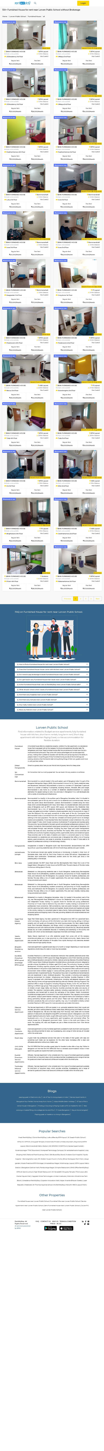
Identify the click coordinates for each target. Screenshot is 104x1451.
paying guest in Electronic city (30, 1097)
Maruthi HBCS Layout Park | (76, 1185)
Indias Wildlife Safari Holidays (64, 1101)
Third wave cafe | (82, 1172)
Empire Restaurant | (62, 1167)
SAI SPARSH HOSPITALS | (58, 1146)
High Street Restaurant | (43, 1172)
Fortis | (60, 1159)
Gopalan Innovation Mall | (50, 1180)
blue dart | (70, 1142)
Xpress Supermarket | (76, 1146)
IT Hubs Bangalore (63, 1110)
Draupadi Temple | (38, 1142)
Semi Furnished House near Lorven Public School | (62, 1205)
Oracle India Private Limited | (55, 1142)
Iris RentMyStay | (60, 1185)
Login (83, 3)
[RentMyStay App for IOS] (66, 1228)
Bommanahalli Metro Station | (37, 1146)
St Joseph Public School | (77, 1137)
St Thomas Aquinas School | (43, 1185)
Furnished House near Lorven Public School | (34, 1201)
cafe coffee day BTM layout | (57, 1137)
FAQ (37, 1221)
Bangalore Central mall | (31, 1167)
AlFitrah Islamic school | (25, 1172)
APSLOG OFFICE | (24, 1142)
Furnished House (34, 16)
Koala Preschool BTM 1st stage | (32, 1163)
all (44, 16)
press (52, 1224)
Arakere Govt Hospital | (74, 1155)
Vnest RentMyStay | (25, 1137)
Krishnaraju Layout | (67, 1163)
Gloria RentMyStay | (40, 1137)
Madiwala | (29, 1185)
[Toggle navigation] (35, 3)
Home (5, 16)
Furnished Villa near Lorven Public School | (65, 1201)
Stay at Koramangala (79, 1110)
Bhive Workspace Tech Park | (73, 1159)
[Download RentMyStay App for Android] (50, 1228)
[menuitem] (67, 598)
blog (59, 1224)
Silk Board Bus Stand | (58, 1155)
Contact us (45, 1221)
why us (55, 1221)
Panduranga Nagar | (47, 1167)
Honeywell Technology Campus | (52, 1150)
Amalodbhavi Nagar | (52, 1163)
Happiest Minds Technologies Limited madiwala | (49, 1176)
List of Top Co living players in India (55, 1097)
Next (98, 598)
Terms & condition (68, 1221)
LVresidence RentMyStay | (31, 1180)
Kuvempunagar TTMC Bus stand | (27, 1150)
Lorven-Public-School (18, 16)
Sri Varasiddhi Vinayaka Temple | (63, 1172)
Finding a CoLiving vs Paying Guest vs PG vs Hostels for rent (60, 1106)
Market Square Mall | (23, 1176)
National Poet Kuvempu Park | (38, 1155)
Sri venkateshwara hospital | (74, 1150)
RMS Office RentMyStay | (80, 1167)
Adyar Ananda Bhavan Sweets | (71, 1180)
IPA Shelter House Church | (47, 1159)
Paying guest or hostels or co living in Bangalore (52, 1114)
